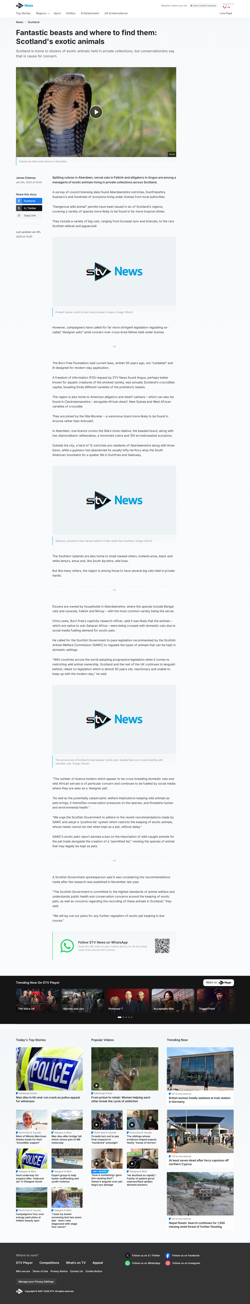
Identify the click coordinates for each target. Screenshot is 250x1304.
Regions (41, 13)
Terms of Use (40, 1271)
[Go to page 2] (123, 1017)
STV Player (24, 1262)
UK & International (116, 13)
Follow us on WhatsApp (146, 1263)
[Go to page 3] (126, 1017)
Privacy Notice (59, 1271)
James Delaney (26, 177)
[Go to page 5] (131, 1017)
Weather (166, 5)
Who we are (23, 1271)
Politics (71, 13)
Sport (57, 13)
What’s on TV (76, 1262)
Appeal (98, 1262)
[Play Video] (96, 112)
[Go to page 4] (129, 1017)
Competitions (49, 1262)
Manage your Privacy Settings (36, 1281)
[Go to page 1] (119, 1017)
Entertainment (90, 13)
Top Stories (23, 13)
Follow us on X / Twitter (146, 1255)
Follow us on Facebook (185, 1255)
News (19, 22)
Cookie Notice (94, 1271)
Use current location (204, 5)
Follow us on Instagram (186, 1263)
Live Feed (226, 13)
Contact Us (76, 1271)
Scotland (33, 22)
